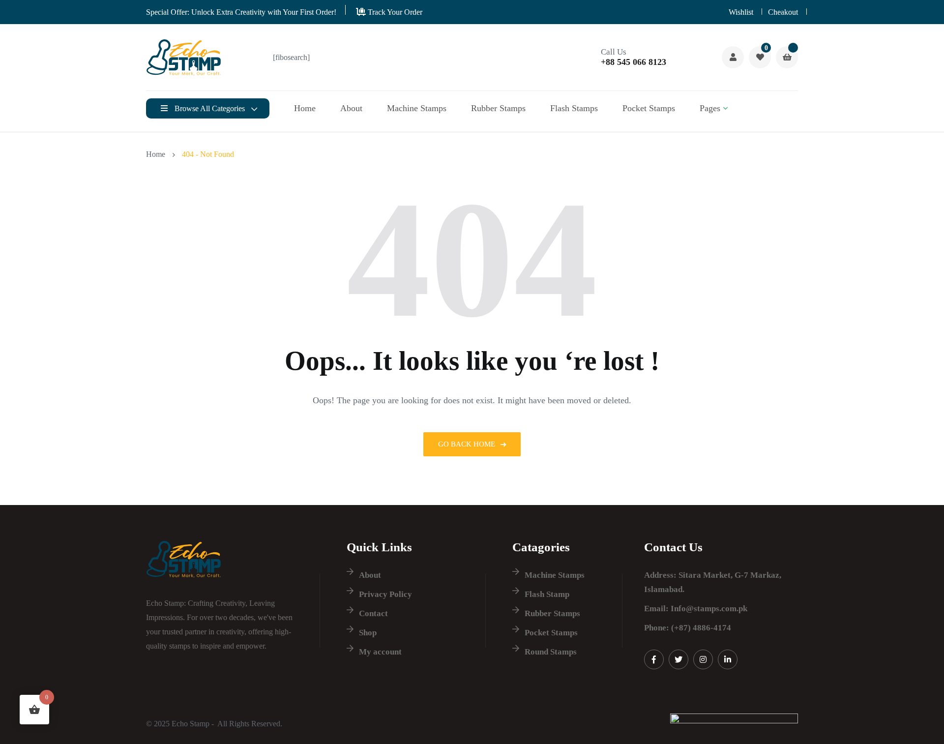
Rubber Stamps (498, 108)
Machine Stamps (416, 108)
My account (380, 651)
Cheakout (783, 12)
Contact (373, 613)
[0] (760, 57)
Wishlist (741, 12)
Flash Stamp (547, 594)
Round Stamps (551, 651)
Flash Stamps (574, 108)
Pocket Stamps (648, 108)
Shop (368, 632)
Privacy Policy (385, 594)
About (351, 108)
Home (305, 108)
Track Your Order (394, 12)
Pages (710, 108)
